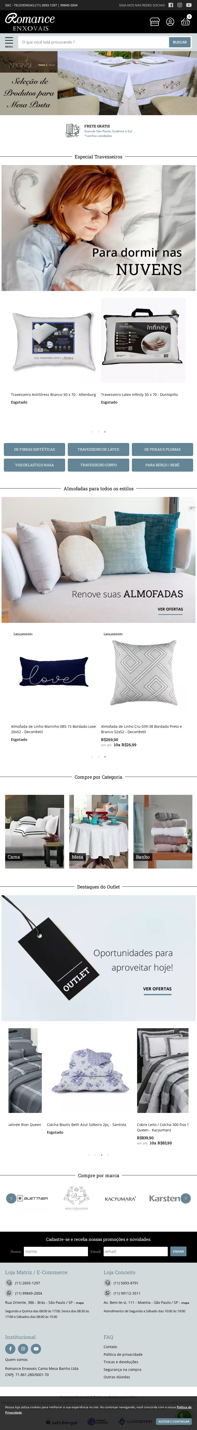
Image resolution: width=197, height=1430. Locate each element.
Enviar (178, 1251)
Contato (110, 1346)
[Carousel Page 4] (108, 1155)
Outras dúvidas (117, 1376)
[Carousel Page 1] (92, 431)
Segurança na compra (122, 1369)
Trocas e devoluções (121, 1361)
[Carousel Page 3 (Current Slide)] (105, 431)
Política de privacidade (123, 1354)
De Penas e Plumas (162, 449)
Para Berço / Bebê (162, 464)
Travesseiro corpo (98, 464)
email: (96, 1251)
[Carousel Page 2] (98, 431)
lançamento (23, 634)
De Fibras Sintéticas (34, 449)
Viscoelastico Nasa (34, 464)
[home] (30, 22)
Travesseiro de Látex (98, 449)
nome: (16, 1251)
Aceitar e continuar (174, 1421)
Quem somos (16, 1359)
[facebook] (10, 1349)
